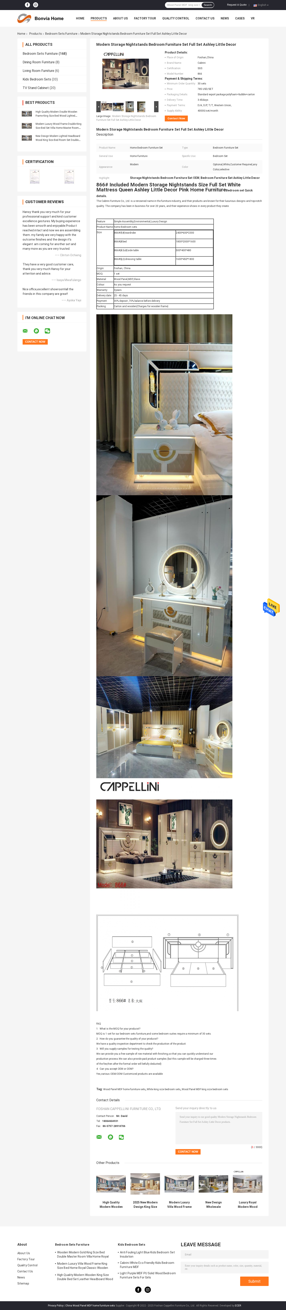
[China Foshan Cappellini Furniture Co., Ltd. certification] (34, 176)
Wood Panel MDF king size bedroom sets (205, 1089)
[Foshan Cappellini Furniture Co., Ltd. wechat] (50, 331)
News (225, 18)
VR (253, 18)
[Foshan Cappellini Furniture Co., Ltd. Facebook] (27, 5)
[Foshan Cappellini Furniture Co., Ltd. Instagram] (35, 5)
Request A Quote (236, 4)
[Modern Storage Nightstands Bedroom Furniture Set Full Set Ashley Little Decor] (125, 75)
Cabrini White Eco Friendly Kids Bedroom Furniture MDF (147, 1265)
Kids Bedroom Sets (37, 79)
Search (208, 5)
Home (80, 18)
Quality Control (175, 18)
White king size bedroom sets (163, 1089)
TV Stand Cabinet (36, 88)
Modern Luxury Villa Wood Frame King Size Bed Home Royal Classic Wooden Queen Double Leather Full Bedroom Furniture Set (179, 1205)
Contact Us (205, 18)
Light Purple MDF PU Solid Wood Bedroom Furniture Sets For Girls (148, 1275)
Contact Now (176, 118)
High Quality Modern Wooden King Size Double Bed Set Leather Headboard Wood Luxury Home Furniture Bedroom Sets (111, 1205)
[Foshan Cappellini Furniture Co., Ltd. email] (28, 331)
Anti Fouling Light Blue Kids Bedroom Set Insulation (147, 1254)
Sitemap (23, 1283)
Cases (240, 18)
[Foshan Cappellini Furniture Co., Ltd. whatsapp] (39, 331)
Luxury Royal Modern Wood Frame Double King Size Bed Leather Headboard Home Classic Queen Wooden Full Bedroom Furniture (247, 1205)
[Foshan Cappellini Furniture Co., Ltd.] (40, 18)
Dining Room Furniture (39, 62)
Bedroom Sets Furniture (61, 33)
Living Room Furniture (38, 71)
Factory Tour (145, 18)
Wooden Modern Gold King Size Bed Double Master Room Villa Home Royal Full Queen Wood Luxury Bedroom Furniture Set (83, 1255)
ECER (238, 1305)
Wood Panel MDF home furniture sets (124, 1089)
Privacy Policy (55, 1305)
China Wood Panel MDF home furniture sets (90, 1305)
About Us (120, 18)
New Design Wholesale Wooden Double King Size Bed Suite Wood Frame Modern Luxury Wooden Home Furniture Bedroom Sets (213, 1205)
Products (99, 18)
